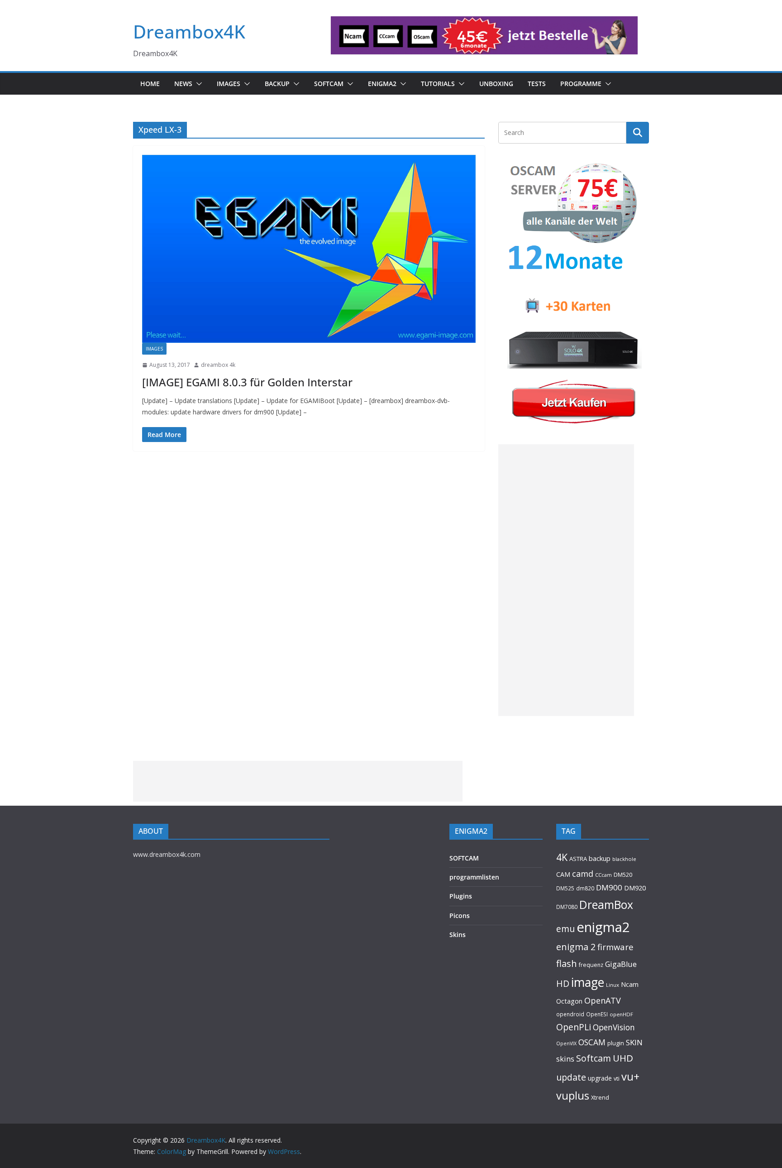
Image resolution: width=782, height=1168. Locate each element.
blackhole (624, 859)
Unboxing (496, 83)
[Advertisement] (566, 580)
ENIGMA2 (382, 83)
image (587, 982)
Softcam (593, 1058)
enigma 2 (576, 947)
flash (566, 963)
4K (561, 857)
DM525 (565, 888)
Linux (612, 984)
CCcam (603, 874)
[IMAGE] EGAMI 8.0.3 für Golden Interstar (247, 382)
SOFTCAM (328, 83)
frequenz (591, 965)
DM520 (623, 874)
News (183, 83)
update (571, 1077)
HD (562, 983)
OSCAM (592, 1042)
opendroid (570, 1014)
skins (565, 1058)
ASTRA (578, 859)
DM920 (635, 887)
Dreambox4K (189, 31)
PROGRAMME (580, 83)
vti (617, 1078)
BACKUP (277, 83)
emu (565, 929)
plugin (615, 1043)
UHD (623, 1058)
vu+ (630, 1076)
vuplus (572, 1095)
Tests (537, 83)
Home (150, 83)
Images (228, 83)
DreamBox (606, 904)
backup (599, 858)
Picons (459, 915)
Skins (457, 934)
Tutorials (438, 83)
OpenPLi (573, 1027)
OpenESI (597, 1014)
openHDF (621, 1014)
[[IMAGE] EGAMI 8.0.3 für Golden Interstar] (309, 249)
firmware (615, 946)
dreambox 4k (218, 365)
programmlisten (474, 877)
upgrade (600, 1078)
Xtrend (600, 1097)
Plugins (460, 896)
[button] (197, 83)
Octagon (569, 1000)
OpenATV (602, 1000)
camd (582, 873)
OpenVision (614, 1027)
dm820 (585, 888)
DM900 (609, 887)
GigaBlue (621, 964)
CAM (563, 874)
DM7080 (566, 906)
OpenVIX (566, 1043)
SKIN (634, 1042)
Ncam (630, 984)
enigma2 (603, 927)
